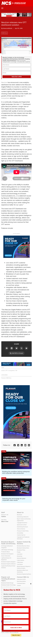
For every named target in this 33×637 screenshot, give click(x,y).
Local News (20, 564)
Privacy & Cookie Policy (22, 531)
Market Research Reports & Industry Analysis (23, 567)
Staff (3, 512)
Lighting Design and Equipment (6, 559)
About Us (20, 512)
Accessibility (20, 533)
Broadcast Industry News (23, 548)
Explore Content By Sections (24, 542)
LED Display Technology (7, 550)
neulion (3, 370)
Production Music (5, 552)
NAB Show (4, 33)
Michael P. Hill (4, 515)
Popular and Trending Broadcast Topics (8, 579)
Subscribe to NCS (21, 579)
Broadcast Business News (23, 546)
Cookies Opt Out (21, 535)
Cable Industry (20, 560)
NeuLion (4, 82)
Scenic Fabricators (5, 556)
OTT (21, 104)
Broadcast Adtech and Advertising (22, 571)
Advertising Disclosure (22, 527)
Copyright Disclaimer (22, 523)
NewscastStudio (7, 28)
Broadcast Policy (21, 550)
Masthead (19, 515)
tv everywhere (11, 370)
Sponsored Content (21, 525)
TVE (16, 370)
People (18, 552)
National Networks (21, 558)
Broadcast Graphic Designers (8, 562)
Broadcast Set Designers (7, 554)
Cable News (20, 562)
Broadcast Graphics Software (8, 564)
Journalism (19, 554)
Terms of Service (21, 529)
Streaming (19, 556)
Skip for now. (16, 635)
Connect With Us (23, 577)
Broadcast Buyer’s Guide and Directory (8, 542)
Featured (3, 378)
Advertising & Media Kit (22, 517)
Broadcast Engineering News (24, 574)
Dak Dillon (3, 520)
